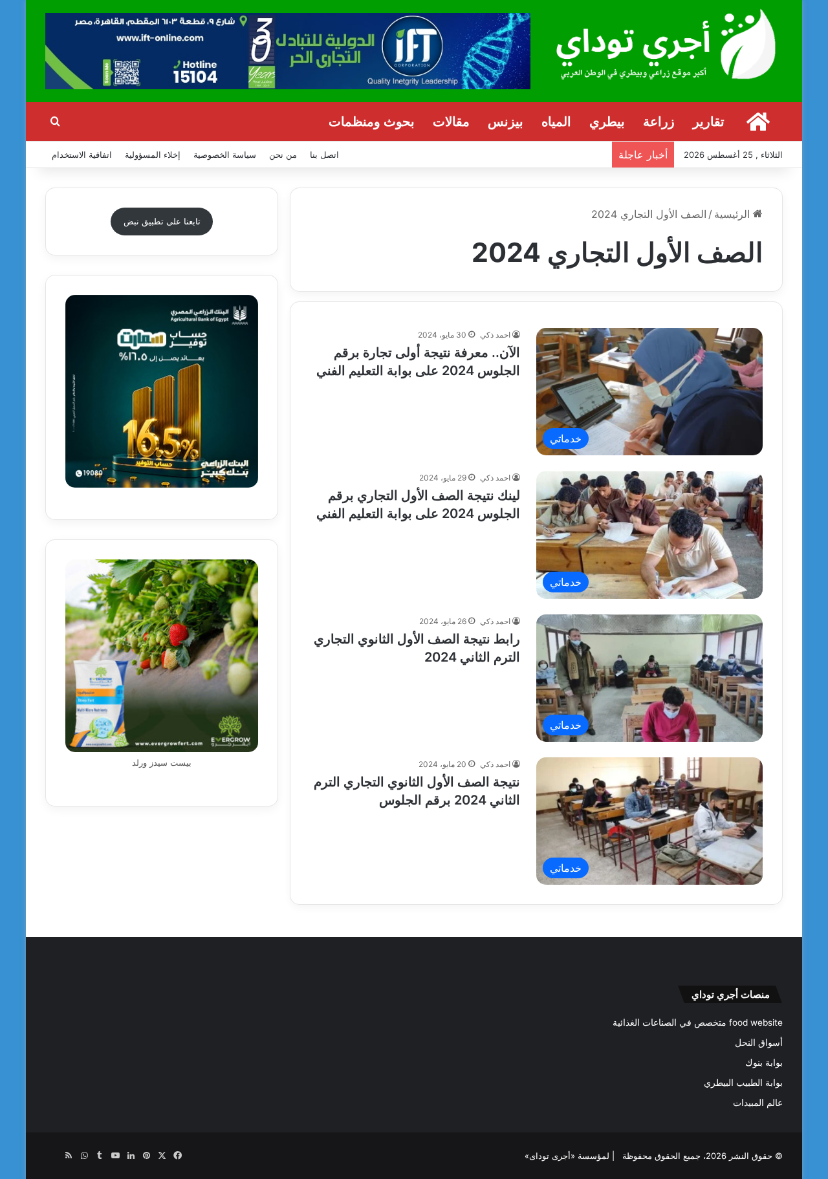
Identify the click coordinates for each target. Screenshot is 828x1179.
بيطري (607, 121)
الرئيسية (733, 214)
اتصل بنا (324, 154)
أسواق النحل (759, 1042)
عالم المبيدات (758, 1103)
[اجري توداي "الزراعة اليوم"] (666, 44)
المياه (556, 121)
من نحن (283, 154)
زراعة (659, 121)
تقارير (708, 121)
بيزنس (505, 121)
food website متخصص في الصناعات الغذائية (698, 1022)
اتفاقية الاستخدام (82, 154)
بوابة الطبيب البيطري (743, 1082)
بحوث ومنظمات (372, 121)
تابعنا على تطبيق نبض (162, 221)
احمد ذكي (495, 335)
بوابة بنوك (764, 1062)
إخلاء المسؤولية (152, 154)
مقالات (451, 121)
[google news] (53, 1155)
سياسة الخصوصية (224, 154)
